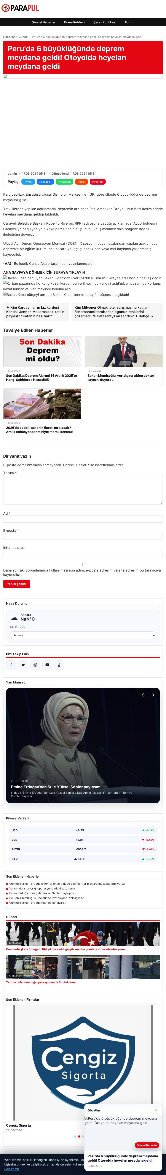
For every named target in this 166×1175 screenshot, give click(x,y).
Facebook (45, 181)
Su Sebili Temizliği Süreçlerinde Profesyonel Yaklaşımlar (46, 898)
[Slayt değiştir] (75, 1136)
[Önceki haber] (143, 695)
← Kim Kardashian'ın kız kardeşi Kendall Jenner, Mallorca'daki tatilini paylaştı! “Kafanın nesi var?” (35, 311)
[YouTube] (47, 665)
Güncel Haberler (44, 22)
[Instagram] (35, 665)
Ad (7, 513)
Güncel (23, 36)
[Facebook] (11, 665)
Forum (129, 22)
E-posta (11, 530)
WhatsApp (64, 181)
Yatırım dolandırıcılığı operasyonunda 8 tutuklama (42, 888)
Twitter (28, 181)
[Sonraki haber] (152, 695)
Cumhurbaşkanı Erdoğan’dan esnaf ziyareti (37, 902)
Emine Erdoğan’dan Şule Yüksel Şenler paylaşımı (41, 893)
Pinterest (97, 181)
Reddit (81, 181)
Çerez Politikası (104, 22)
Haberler (9, 36)
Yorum (10, 473)
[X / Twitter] (23, 665)
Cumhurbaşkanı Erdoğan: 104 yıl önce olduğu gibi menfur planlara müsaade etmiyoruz (67, 883)
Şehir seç (18, 626)
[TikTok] (59, 665)
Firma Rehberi (74, 22)
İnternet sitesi (14, 547)
